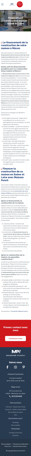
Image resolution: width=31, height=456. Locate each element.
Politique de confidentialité (20, 444)
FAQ (15, 415)
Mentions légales (6, 444)
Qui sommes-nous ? (15, 418)
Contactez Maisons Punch (19, 311)
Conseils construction (15, 432)
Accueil (3, 12)
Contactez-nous (15, 338)
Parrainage (15, 422)
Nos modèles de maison (15, 412)
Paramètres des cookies (20, 446)
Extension (16, 435)
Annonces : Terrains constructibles (15, 409)
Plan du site (7, 446)
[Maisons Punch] (12, 4)
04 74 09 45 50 (17, 396)
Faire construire (15, 402)
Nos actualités (15, 425)
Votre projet (15, 428)
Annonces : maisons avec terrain (15, 407)
